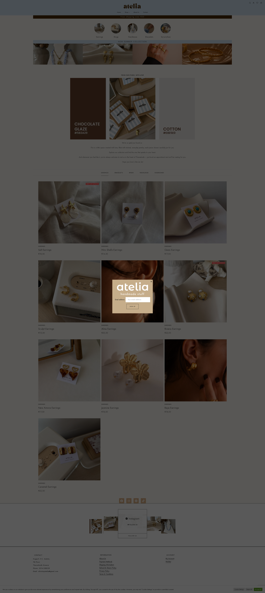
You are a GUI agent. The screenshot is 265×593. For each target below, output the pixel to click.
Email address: (120, 299)
